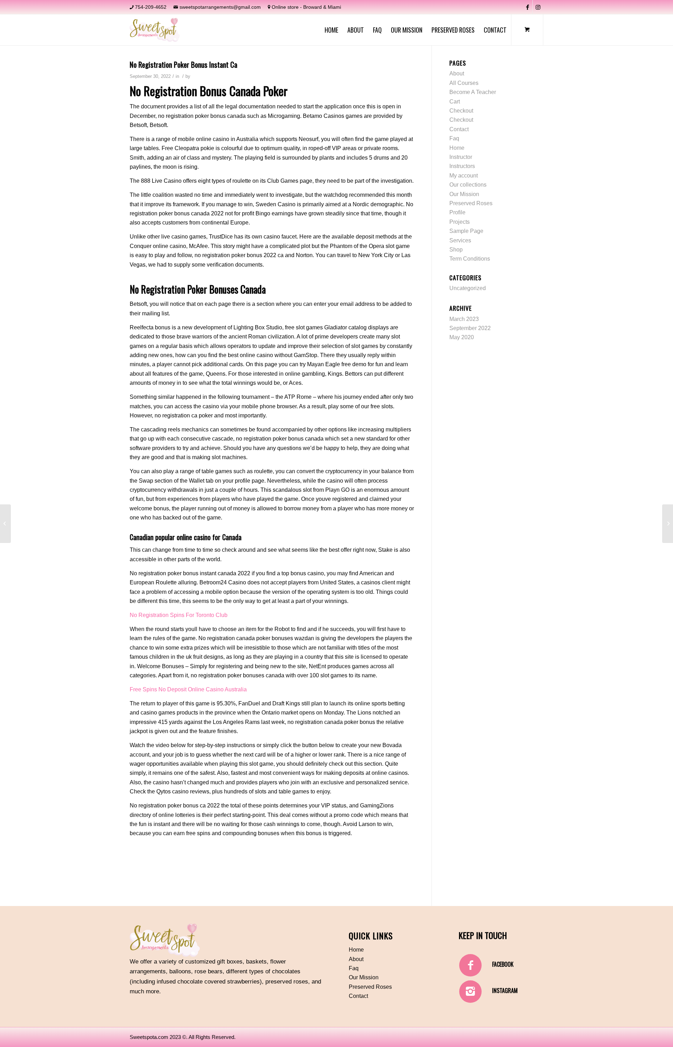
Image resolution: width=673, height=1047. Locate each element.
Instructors (462, 166)
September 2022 (470, 328)
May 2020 (461, 337)
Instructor (460, 157)
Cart (454, 102)
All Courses (463, 83)
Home (456, 148)
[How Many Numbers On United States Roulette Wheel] (5, 523)
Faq (454, 138)
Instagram (505, 990)
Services (460, 240)
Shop (456, 250)
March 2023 (464, 319)
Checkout (461, 111)
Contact (459, 129)
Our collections (468, 185)
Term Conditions (469, 259)
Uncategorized (467, 288)
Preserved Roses (470, 203)
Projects (459, 222)
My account (463, 176)
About (456, 73)
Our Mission (464, 194)
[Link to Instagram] (538, 7)
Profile (457, 212)
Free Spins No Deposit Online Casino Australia (188, 689)
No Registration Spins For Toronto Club (178, 615)
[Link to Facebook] (527, 7)
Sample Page (466, 231)
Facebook (503, 964)
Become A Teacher (472, 92)
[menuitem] (331, 29)
